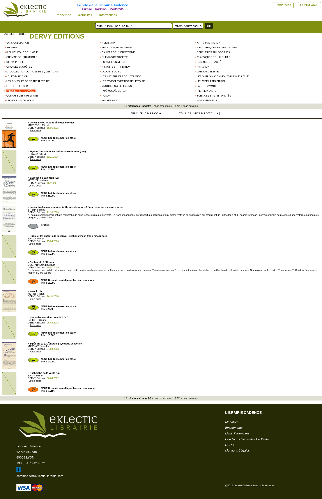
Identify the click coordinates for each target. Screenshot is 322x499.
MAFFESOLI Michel (38, 125)
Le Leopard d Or (17, 76)
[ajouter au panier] (33, 141)
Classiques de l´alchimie (213, 57)
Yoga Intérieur (207, 100)
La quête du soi (112, 71)
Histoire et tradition (116, 66)
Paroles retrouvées (20, 91)
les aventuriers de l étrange (121, 76)
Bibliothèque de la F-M (117, 47)
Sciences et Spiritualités (214, 95)
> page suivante (189, 106)
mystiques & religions (117, 86)
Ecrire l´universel (114, 62)
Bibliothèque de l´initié (22, 52)
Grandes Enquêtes (19, 66)
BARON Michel (36, 238)
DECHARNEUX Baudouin (41, 265)
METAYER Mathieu (38, 180)
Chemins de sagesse (115, 57)
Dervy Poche (15, 62)
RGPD (229, 444)
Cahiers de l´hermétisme (118, 52)
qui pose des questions (22, 95)
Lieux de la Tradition (211, 81)
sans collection (17, 42)
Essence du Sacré (209, 62)
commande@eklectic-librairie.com (39, 476)
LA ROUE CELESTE (208, 71)
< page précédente (162, 106)
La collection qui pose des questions (32, 71)
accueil (9, 34)
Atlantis (12, 47)
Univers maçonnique (20, 100)
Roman (106, 95)
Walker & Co (110, 100)
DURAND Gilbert (37, 154)
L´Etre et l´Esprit (18, 86)
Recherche (63, 15)
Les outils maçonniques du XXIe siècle (223, 76)
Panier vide (283, 5)
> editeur (22, 34)
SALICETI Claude (37, 320)
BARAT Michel (35, 375)
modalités (232, 422)
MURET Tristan (36, 293)
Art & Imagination (208, 42)
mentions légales (237, 450)
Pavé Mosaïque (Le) (114, 91)
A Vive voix (108, 42)
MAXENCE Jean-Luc (39, 346)
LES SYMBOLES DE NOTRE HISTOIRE (28, 81)
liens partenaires (237, 433)
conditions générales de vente (247, 439)
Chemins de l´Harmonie (21, 57)
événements (233, 427)
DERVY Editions (56, 36)
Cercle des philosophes (213, 52)
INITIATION (203, 66)
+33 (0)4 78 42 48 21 (31, 463)
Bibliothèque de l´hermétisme (217, 47)
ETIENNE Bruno (36, 209)
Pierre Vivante (206, 91)
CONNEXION (309, 5)
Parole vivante (207, 86)
